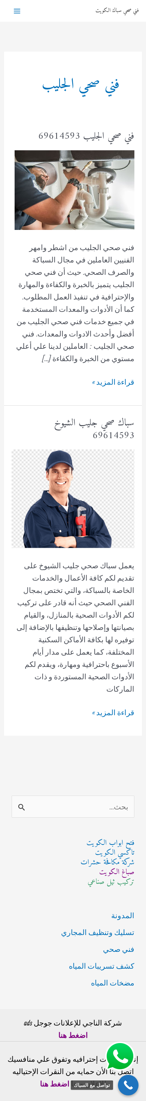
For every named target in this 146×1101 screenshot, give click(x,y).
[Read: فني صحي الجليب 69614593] (74, 189)
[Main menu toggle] (17, 11)
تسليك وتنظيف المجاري (97, 932)
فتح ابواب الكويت (110, 843)
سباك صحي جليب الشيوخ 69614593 (94, 429)
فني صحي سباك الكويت (117, 11)
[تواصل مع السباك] (128, 1085)
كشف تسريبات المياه (101, 966)
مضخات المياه (112, 982)
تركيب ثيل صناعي (111, 882)
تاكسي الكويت (114, 852)
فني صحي (118, 949)
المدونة (122, 915)
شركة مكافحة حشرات (107, 862)
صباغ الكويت (116, 872)
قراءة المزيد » (113, 382)
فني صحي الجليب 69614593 (86, 136)
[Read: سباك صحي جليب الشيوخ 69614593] (73, 497)
